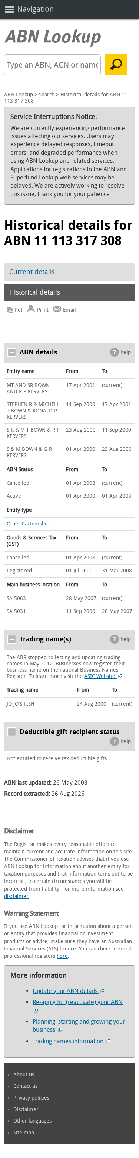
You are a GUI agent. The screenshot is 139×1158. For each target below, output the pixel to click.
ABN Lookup (18, 95)
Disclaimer (26, 1109)
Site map (23, 1133)
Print (43, 310)
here (62, 956)
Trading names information (69, 1041)
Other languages (32, 1121)
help (125, 352)
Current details (32, 272)
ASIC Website (100, 676)
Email (69, 310)
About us (23, 1075)
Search (46, 95)
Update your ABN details (66, 990)
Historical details (34, 292)
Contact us (25, 1086)
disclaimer (16, 896)
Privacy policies (31, 1098)
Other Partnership (28, 524)
